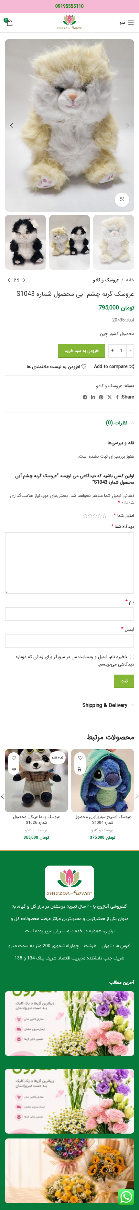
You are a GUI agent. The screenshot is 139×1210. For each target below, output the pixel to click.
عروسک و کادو (106, 280)
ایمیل (127, 629)
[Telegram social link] (85, 397)
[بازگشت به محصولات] (16, 280)
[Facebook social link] (117, 397)
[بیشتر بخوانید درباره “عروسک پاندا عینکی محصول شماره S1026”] (13, 769)
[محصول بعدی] (9, 280)
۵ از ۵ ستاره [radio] (85, 515)
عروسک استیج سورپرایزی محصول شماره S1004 (102, 820)
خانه (130, 280)
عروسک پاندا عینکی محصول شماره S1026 (36, 820)
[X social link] (109, 397)
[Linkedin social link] (93, 397)
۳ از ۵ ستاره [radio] (94, 515)
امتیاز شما (124, 515)
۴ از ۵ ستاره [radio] (90, 515)
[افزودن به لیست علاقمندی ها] (80, 758)
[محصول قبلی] (24, 280)
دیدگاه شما (122, 526)
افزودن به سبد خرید (82, 350)
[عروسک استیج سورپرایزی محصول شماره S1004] (102, 780)
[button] (127, 125)
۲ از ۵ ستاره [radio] (99, 515)
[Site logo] (69, 22)
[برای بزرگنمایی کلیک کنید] (122, 200)
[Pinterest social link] (101, 397)
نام (129, 602)
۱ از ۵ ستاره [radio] (104, 515)
